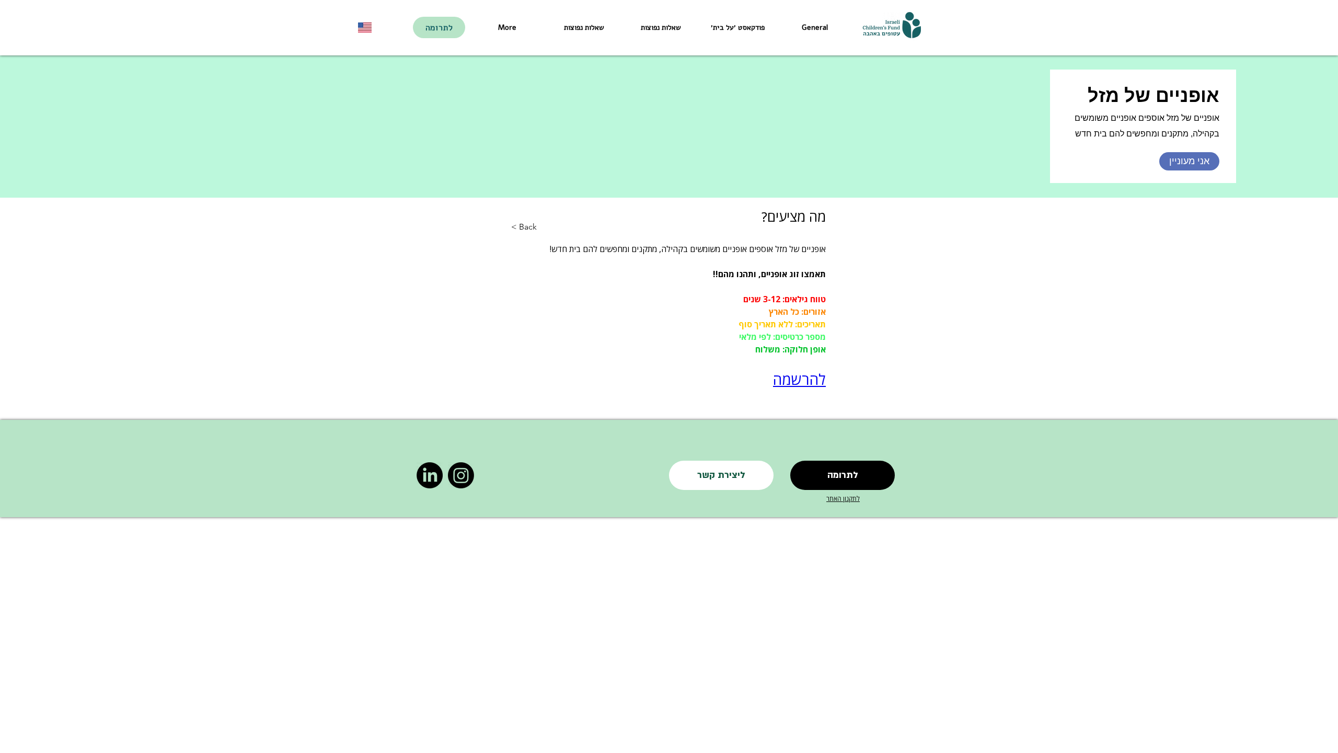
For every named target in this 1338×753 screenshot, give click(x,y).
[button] (721, 475)
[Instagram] (461, 475)
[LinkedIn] (430, 475)
